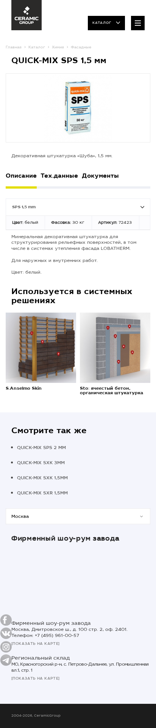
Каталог (101, 22)
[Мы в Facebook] (6, 620)
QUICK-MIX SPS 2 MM (41, 448)
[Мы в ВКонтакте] (6, 633)
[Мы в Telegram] (6, 660)
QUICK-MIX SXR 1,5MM (42, 493)
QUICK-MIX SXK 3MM (41, 463)
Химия (58, 47)
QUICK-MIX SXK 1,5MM (42, 478)
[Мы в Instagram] (6, 647)
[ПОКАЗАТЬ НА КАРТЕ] (35, 644)
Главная (14, 47)
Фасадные (81, 47)
